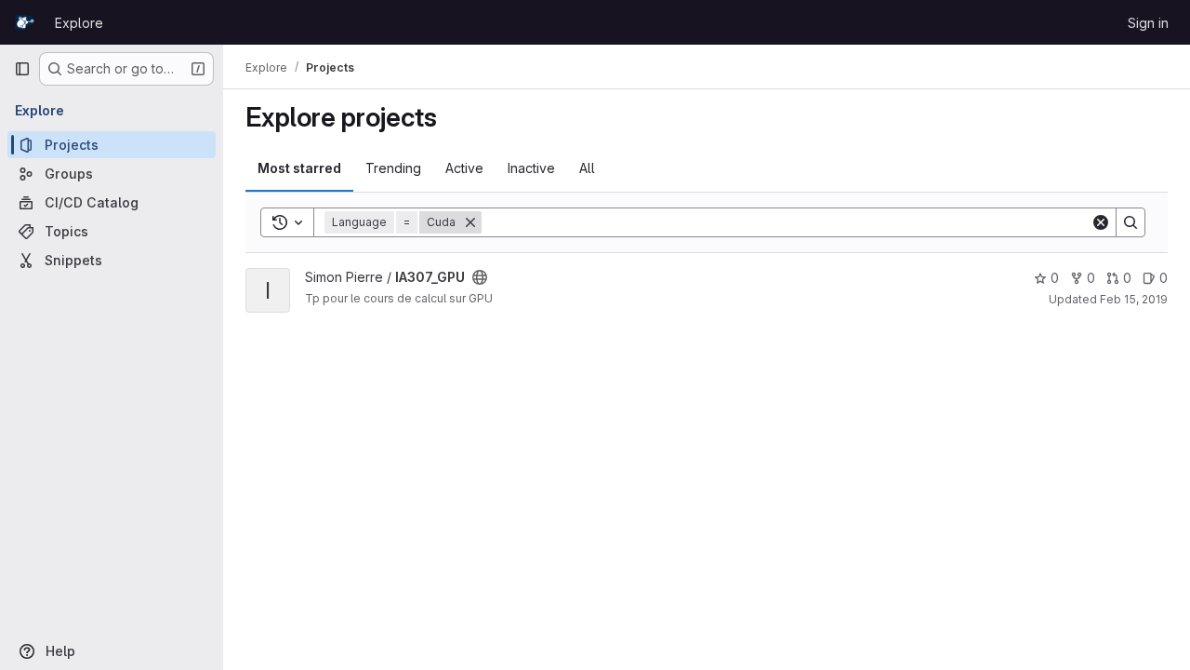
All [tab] (587, 168)
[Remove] (470, 222)
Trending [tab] (393, 168)
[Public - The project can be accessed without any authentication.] (479, 277)
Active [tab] (464, 168)
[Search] (1130, 222)
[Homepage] (25, 22)
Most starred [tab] (299, 168)
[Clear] (1101, 222)
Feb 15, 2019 (1134, 299)
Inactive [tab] (531, 168)
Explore (79, 23)
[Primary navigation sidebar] (22, 69)
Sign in (1148, 23)
